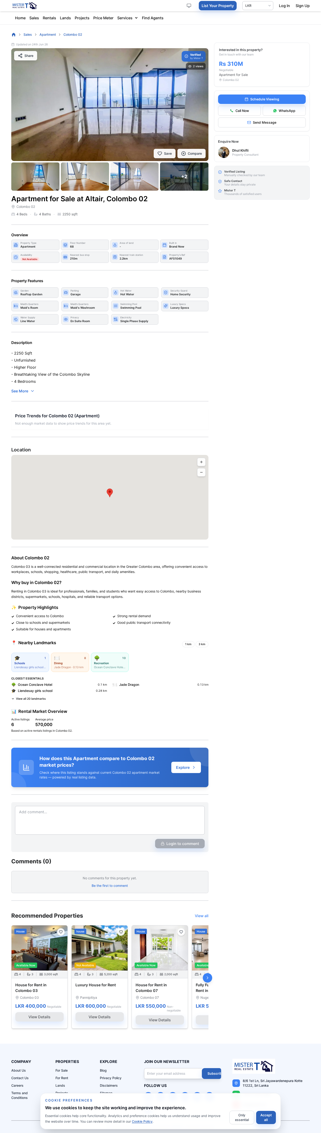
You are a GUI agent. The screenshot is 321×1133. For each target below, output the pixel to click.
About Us (18, 1070)
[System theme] (189, 5)
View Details (39, 1017)
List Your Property (218, 5)
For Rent (61, 1078)
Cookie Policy (142, 1121)
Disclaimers (109, 1085)
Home (20, 18)
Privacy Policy (110, 1078)
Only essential (242, 1117)
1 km (188, 644)
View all (201, 915)
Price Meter (103, 18)
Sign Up (303, 5)
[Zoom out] (201, 472)
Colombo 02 (72, 34)
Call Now (242, 111)
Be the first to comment (110, 886)
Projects (82, 18)
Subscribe (215, 1073)
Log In (284, 5)
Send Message (264, 122)
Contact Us (20, 1078)
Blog (103, 1070)
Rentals (49, 18)
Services (125, 18)
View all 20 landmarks (31, 698)
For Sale (61, 1070)
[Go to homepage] (13, 34)
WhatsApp (287, 111)
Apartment (47, 34)
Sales (34, 18)
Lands (65, 18)
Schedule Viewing (264, 99)
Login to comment (182, 843)
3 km (202, 644)
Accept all (266, 1117)
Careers (17, 1085)
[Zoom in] (201, 462)
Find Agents (153, 18)
